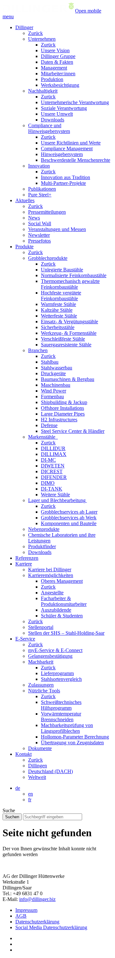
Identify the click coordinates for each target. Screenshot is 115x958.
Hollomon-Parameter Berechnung (75, 736)
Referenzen (26, 558)
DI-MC (48, 460)
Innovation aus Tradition (65, 177)
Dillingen (37, 765)
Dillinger (24, 27)
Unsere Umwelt (57, 114)
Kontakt (23, 754)
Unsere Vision (55, 50)
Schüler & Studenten (62, 615)
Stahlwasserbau (56, 367)
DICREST (52, 471)
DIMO (48, 483)
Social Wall (39, 223)
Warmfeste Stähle (58, 304)
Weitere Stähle (55, 494)
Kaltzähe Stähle (57, 310)
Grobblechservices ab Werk (68, 517)
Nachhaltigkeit (42, 91)
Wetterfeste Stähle (59, 315)
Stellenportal (40, 627)
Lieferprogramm (57, 673)
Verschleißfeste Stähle (63, 339)
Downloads (52, 119)
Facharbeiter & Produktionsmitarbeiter (64, 601)
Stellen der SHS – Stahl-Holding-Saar (66, 633)
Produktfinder (42, 546)
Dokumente (40, 748)
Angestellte (52, 592)
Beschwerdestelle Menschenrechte (75, 160)
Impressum (26, 910)
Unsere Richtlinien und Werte (71, 142)
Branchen (38, 350)
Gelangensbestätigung (50, 656)
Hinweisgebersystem (62, 154)
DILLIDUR (53, 448)
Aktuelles (24, 200)
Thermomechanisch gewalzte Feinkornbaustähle (70, 284)
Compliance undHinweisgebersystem (49, 128)
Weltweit (37, 777)
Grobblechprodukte (47, 258)
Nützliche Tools (44, 690)
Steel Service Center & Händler (72, 431)
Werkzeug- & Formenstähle (68, 333)
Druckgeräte (53, 373)
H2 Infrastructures (59, 419)
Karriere (23, 563)
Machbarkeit (40, 662)
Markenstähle (43, 437)
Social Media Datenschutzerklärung (51, 927)
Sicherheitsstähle (57, 327)
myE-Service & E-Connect (55, 650)
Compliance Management (67, 148)
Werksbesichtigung (60, 85)
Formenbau (52, 396)
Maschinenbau (55, 385)
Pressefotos (39, 241)
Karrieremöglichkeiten (50, 575)
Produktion (52, 79)
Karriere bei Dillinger (49, 569)
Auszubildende (56, 610)
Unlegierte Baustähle (62, 269)
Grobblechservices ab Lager (69, 512)
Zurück (35, 33)
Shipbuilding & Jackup (64, 402)
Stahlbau (49, 362)
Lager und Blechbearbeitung (57, 500)
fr (29, 799)
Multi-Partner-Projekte (63, 183)
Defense (49, 425)
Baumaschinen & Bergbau (67, 379)
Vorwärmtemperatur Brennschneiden (61, 716)
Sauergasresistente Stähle (66, 344)
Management (54, 67)
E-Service (25, 638)
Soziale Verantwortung (64, 108)
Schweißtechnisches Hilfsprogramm (61, 705)
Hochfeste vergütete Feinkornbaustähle (61, 295)
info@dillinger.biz (37, 899)
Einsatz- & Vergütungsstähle (69, 321)
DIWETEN (53, 465)
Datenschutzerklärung (37, 921)
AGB (21, 916)
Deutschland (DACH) (50, 771)
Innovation (39, 166)
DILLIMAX (53, 454)
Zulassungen (41, 685)
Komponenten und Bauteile (68, 523)
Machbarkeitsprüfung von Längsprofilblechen (67, 728)
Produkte (24, 246)
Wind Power (53, 390)
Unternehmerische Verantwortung (75, 102)
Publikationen (42, 189)
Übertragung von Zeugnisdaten (72, 742)
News (34, 217)
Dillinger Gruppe (58, 56)
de (17, 788)
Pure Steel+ (39, 194)
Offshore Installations (62, 408)
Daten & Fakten (57, 62)
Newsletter (39, 235)
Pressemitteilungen (47, 212)
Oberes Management (62, 581)
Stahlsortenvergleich (61, 679)
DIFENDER (54, 477)
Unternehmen (42, 39)
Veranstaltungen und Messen (57, 229)
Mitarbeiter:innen (58, 73)
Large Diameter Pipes (63, 414)
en (30, 794)
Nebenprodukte (43, 529)
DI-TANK (51, 488)
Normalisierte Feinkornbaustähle (73, 275)
